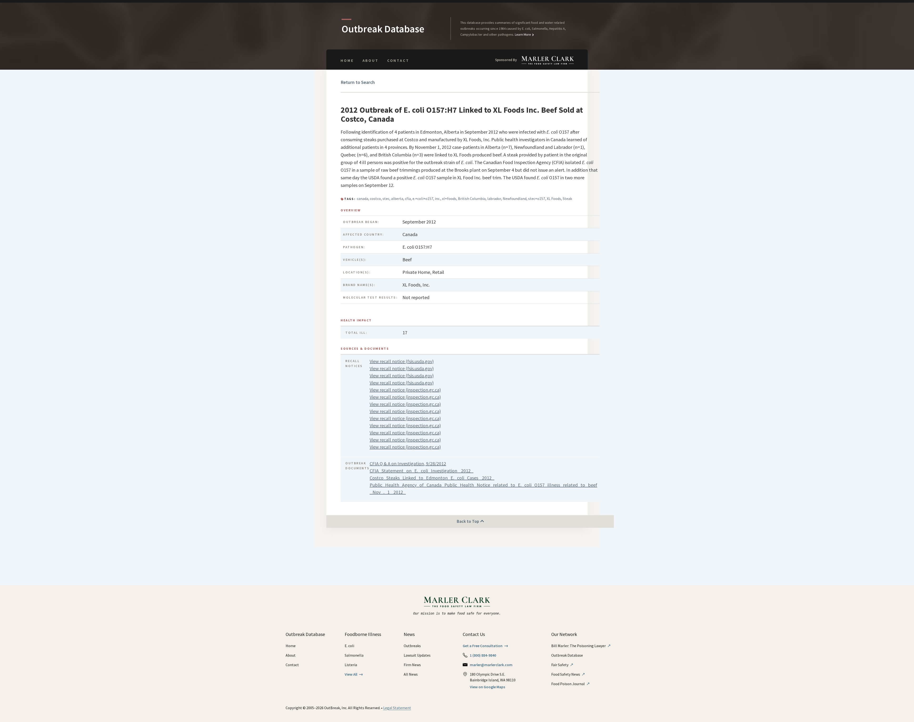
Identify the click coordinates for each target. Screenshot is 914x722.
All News (411, 674)
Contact (398, 60)
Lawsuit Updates (417, 655)
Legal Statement (397, 707)
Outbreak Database (567, 655)
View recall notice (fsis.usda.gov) (402, 361)
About (371, 60)
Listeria (351, 664)
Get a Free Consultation (485, 645)
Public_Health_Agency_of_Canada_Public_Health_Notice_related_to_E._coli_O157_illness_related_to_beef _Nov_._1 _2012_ (483, 488)
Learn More (522, 34)
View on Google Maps (487, 686)
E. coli (349, 645)
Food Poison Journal (570, 683)
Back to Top (468, 521)
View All (354, 674)
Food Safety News (568, 674)
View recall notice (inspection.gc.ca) (405, 390)
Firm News (412, 664)
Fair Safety (562, 664)
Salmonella (354, 655)
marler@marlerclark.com (491, 664)
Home (347, 60)
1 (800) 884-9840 (483, 655)
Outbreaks (412, 645)
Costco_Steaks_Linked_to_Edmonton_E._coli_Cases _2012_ (432, 478)
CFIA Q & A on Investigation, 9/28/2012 (408, 463)
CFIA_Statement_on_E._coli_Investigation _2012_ (421, 471)
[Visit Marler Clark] (457, 602)
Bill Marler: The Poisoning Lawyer (581, 645)
